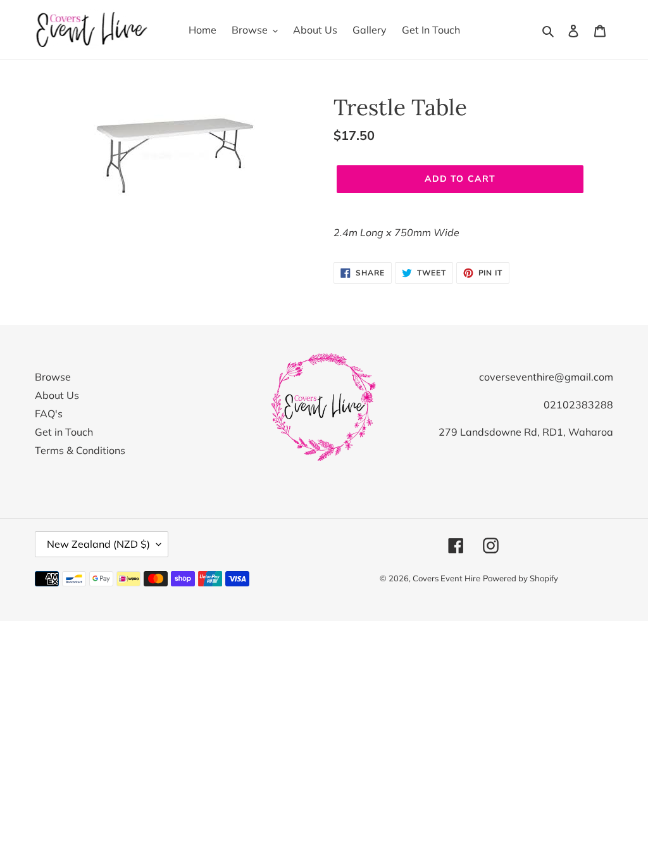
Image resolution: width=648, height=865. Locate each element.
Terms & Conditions (80, 450)
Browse (53, 376)
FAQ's (49, 413)
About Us (57, 395)
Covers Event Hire (446, 578)
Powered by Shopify (520, 578)
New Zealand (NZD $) (98, 544)
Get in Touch (64, 432)
